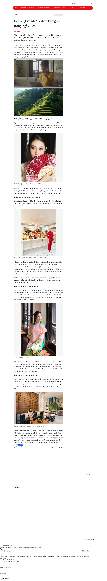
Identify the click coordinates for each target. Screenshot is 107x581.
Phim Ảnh (43, 556)
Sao (15, 8)
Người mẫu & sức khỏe (55, 556)
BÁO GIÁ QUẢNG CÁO (91, 539)
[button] (58, 15)
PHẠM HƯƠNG (60, 447)
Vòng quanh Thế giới (32, 556)
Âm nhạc (72, 8)
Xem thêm (17, 487)
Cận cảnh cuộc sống (59, 8)
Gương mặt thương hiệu (70, 556)
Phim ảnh (82, 8)
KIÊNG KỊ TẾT (54, 447)
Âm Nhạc (39, 556)
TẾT (51, 447)
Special (82, 556)
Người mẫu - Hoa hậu (27, 8)
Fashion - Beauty (43, 8)
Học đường (62, 556)
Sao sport (48, 556)
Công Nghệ (78, 556)
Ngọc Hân (45, 362)
